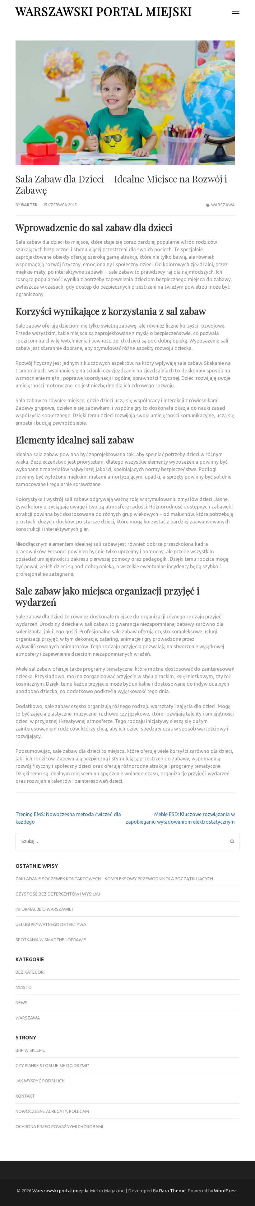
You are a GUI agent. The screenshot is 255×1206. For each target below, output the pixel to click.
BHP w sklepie (30, 1050)
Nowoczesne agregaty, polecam (52, 1111)
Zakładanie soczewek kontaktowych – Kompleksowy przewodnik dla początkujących (114, 878)
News (21, 1002)
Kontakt (25, 1096)
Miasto (24, 987)
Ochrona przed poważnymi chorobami (59, 1126)
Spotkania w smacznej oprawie (51, 939)
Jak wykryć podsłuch (40, 1080)
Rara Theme (172, 1190)
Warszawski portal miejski (104, 11)
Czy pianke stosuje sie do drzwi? (52, 1065)
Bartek (29, 204)
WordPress (226, 1190)
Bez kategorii (30, 972)
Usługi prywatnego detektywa (51, 924)
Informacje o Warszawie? (44, 909)
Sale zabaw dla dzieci (39, 616)
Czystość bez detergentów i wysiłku (58, 893)
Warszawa (223, 204)
